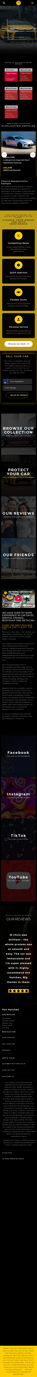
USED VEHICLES (8, 1084)
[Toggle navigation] (32, 3)
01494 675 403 (8, 1117)
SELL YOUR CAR (8, 1091)
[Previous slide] (4, 155)
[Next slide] (33, 155)
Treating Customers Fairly (22, 1192)
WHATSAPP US (8, 1123)
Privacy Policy (7, 1200)
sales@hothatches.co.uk (14, 1111)
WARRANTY (6, 1097)
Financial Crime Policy (11, 1187)
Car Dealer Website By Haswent (13, 1206)
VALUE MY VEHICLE (19, 395)
